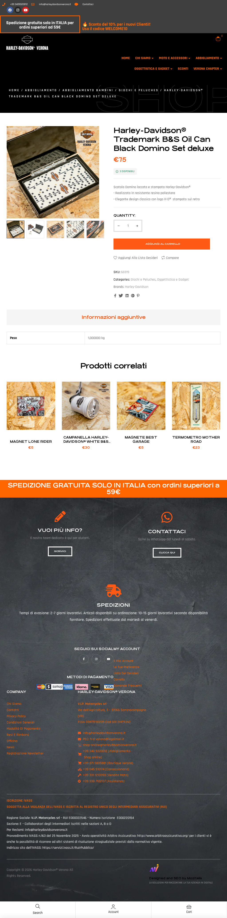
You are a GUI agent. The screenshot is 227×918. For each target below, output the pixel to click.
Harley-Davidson (136, 287)
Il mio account (123, 661)
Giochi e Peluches (139, 90)
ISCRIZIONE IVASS (19, 800)
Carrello (119, 679)
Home (14, 90)
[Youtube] (25, 10)
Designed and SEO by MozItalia (175, 878)
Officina (12, 741)
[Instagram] (17, 10)
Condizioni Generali (21, 722)
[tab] (113, 317)
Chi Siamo (14, 704)
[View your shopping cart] (218, 39)
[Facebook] (10, 10)
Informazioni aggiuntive (114, 317)
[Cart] (189, 907)
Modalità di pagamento (23, 728)
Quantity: (124, 215)
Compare (172, 258)
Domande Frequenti (128, 685)
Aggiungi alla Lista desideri (138, 258)
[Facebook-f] (83, 659)
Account (113, 912)
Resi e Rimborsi (18, 735)
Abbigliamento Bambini (88, 90)
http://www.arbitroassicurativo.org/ (162, 835)
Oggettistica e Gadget (173, 279)
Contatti (13, 710)
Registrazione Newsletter (25, 753)
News (10, 747)
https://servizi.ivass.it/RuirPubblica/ (68, 847)
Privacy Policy (16, 716)
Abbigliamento (41, 90)
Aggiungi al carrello (162, 243)
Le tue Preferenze (126, 667)
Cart (189, 912)
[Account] (113, 907)
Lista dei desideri (126, 673)
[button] (92, 133)
